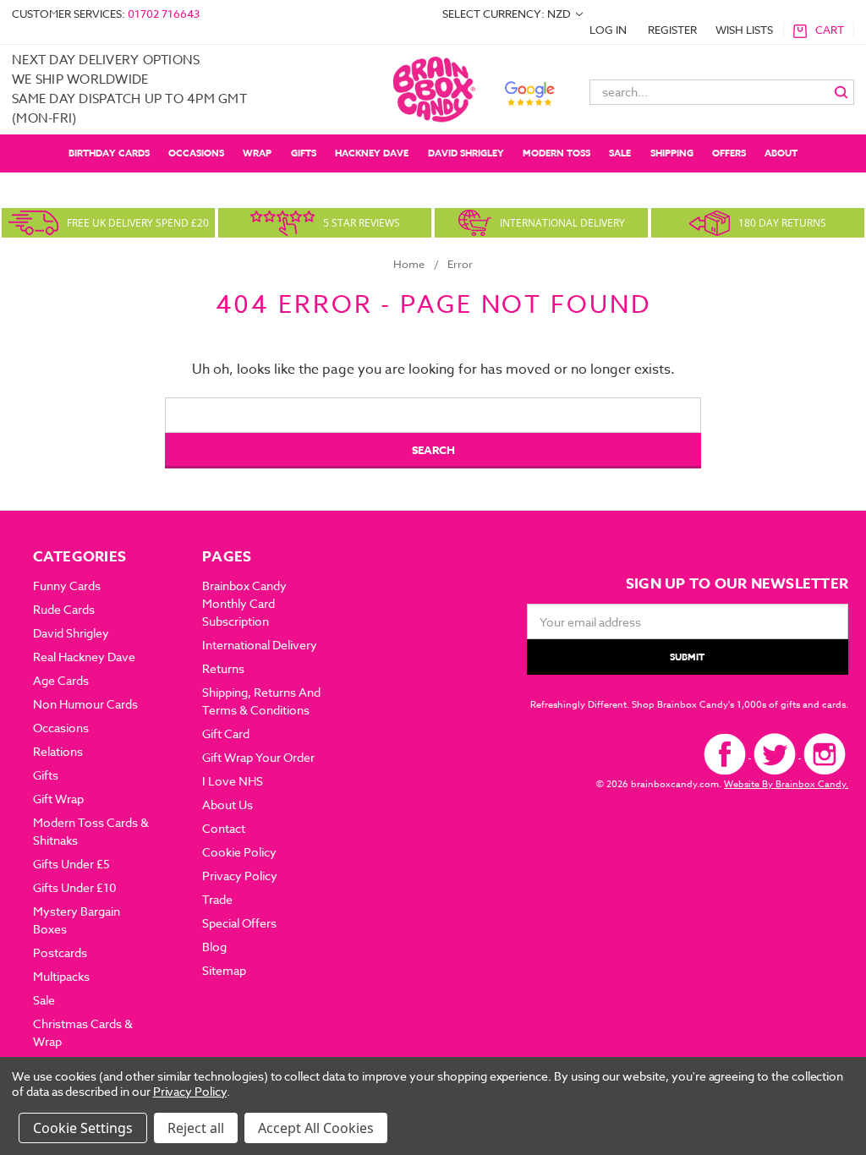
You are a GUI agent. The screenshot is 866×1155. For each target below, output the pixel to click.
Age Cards (61, 680)
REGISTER (672, 29)
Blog (214, 947)
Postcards (60, 952)
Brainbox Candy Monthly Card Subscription (244, 603)
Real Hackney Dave (84, 657)
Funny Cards (67, 586)
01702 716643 (164, 13)
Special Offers (239, 923)
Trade (217, 899)
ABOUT (781, 152)
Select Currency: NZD (507, 13)
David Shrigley (466, 152)
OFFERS (729, 152)
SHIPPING (671, 152)
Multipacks (61, 976)
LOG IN (608, 29)
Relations (58, 751)
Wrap (257, 152)
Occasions (196, 152)
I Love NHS (232, 781)
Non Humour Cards (85, 704)
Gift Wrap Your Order (258, 757)
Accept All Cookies (316, 1128)
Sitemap (224, 970)
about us (227, 804)
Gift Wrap (58, 799)
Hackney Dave (371, 152)
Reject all (195, 1128)
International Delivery (259, 645)
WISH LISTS (744, 29)
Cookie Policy (239, 852)
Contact (223, 828)
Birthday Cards (109, 152)
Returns (223, 668)
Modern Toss (556, 152)
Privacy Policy (239, 876)
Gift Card (225, 733)
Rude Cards (64, 609)
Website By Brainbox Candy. (786, 784)
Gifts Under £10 (75, 887)
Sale (620, 152)
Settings (106, 1128)
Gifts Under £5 (71, 864)
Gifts (303, 152)
